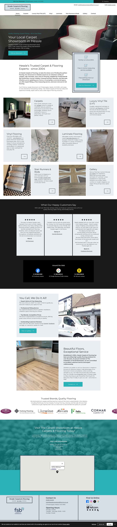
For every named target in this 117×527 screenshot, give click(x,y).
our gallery (93, 173)
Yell (23, 325)
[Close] (115, 524)
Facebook (51, 323)
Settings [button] (94, 524)
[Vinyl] (24, 156)
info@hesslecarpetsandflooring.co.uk (88, 5)
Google (46, 323)
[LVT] (107, 122)
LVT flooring (99, 108)
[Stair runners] (52, 191)
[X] (94, 501)
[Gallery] (107, 191)
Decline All (101, 524)
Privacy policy (66, 524)
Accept (109, 524)
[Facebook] (87, 501)
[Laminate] (80, 156)
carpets (39, 105)
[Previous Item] (3, 411)
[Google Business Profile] (98, 501)
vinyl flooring (17, 138)
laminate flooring (71, 138)
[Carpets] (52, 122)
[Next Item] (114, 411)
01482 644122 (111, 5)
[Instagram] (91, 501)
